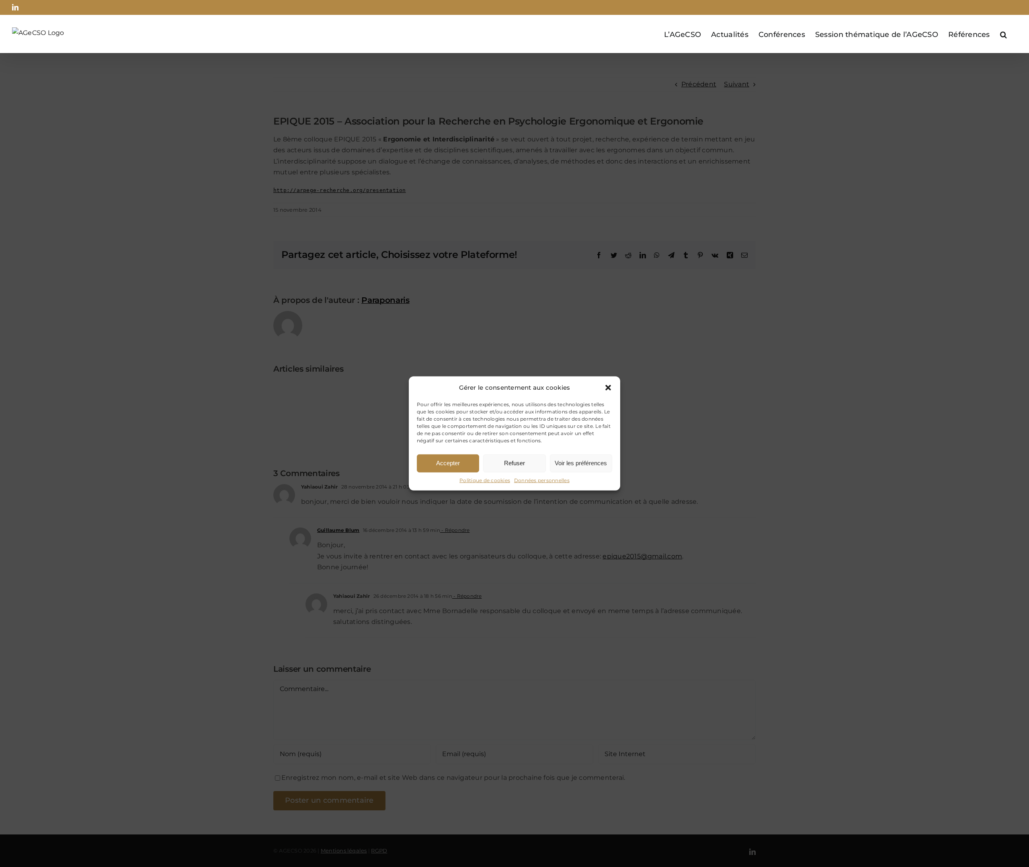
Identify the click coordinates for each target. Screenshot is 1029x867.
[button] (608, 388)
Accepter (448, 463)
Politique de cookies (484, 480)
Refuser (514, 463)
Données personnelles (542, 480)
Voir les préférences (581, 463)
